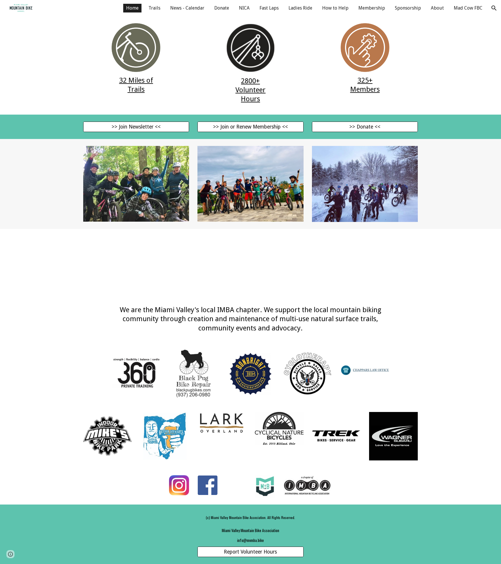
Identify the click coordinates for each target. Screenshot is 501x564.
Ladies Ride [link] (300, 8)
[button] (494, 8)
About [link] (437, 8)
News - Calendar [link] (187, 8)
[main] (136, 85)
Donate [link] (221, 8)
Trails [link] (154, 8)
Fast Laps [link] (269, 8)
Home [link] (132, 8)
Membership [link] (371, 8)
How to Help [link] (335, 8)
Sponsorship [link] (408, 8)
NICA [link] (244, 8)
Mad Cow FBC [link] (468, 8)
